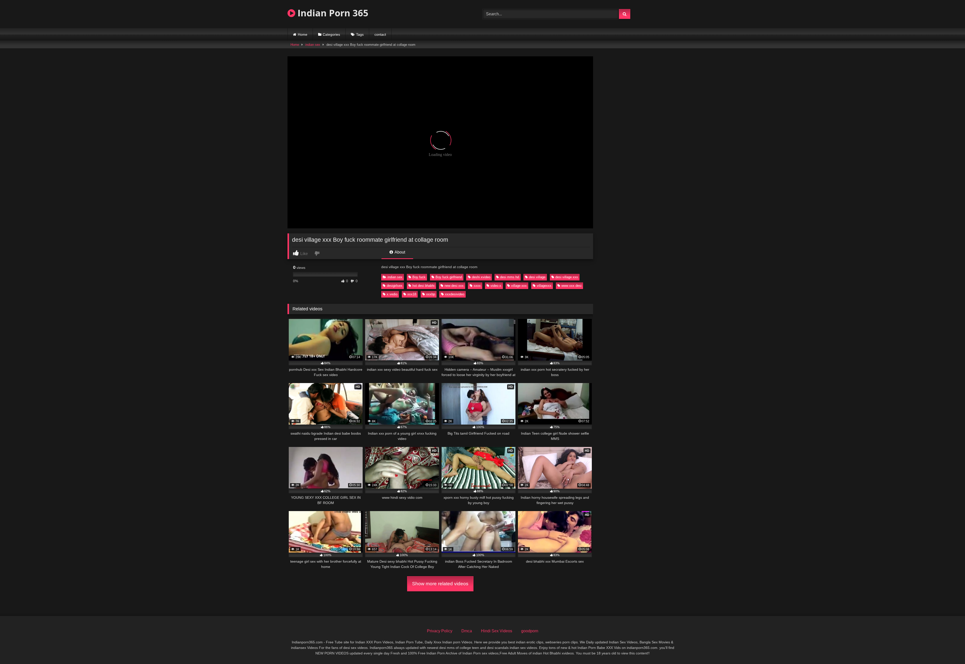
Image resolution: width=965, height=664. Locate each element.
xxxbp (430, 294)
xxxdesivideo (454, 294)
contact (380, 34)
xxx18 (411, 294)
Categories (331, 34)
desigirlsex (394, 285)
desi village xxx (566, 277)
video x (496, 285)
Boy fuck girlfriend (449, 277)
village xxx (519, 285)
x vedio (392, 294)
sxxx (477, 285)
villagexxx (544, 285)
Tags (360, 34)
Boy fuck (418, 277)
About (399, 252)
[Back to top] (949, 649)
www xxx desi (571, 285)
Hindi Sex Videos (496, 631)
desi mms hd (509, 277)
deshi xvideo (481, 277)
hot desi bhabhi (423, 285)
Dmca (466, 631)
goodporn (529, 631)
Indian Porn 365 (331, 13)
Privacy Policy (439, 631)
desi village (537, 277)
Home (302, 34)
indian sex (312, 45)
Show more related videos (440, 583)
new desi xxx (454, 285)
